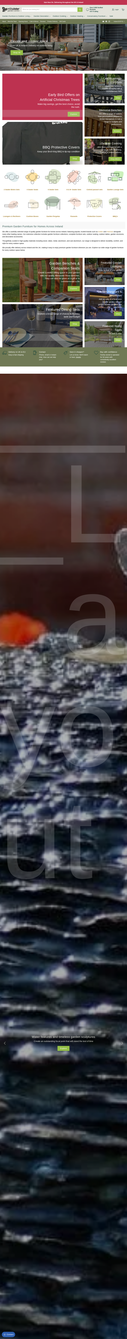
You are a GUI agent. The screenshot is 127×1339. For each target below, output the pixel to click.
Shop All (16, 53)
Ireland (118, 21)
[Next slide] (122, 1043)
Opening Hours (23, 21)
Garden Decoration (41, 16)
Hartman (110, 232)
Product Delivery (52, 21)
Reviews (43, 21)
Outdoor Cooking (60, 16)
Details (78, 357)
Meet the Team (12, 21)
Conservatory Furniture (96, 16)
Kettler (100, 232)
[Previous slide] (5, 1043)
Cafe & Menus (34, 21)
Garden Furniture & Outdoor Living (16, 16)
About (4, 21)
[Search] (79, 9)
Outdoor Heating (77, 16)
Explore (39, 1051)
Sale (111, 16)
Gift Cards (62, 21)
